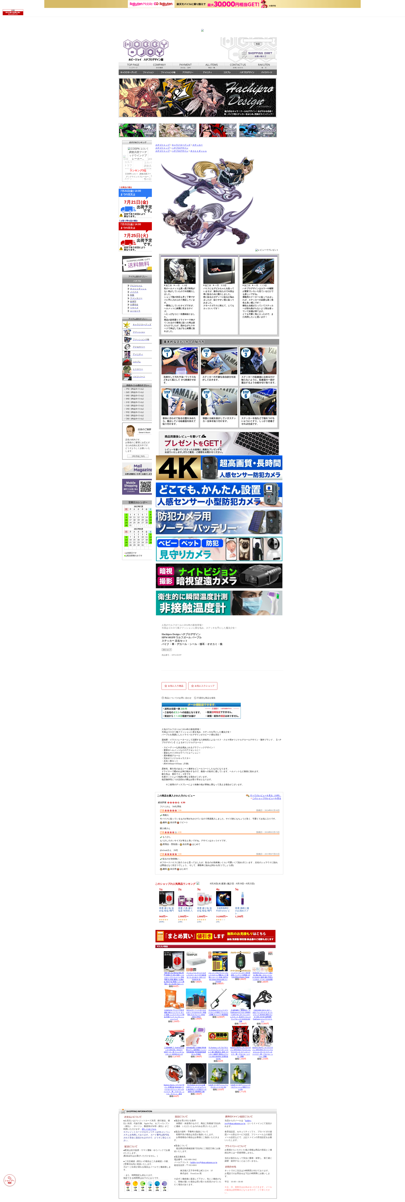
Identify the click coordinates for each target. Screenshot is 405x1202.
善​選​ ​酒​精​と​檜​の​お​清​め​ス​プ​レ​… (242, 911)
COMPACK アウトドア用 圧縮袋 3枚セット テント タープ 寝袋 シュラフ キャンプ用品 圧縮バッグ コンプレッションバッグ (174, 1014)
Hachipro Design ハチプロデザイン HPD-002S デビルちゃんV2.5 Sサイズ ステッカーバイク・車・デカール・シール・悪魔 (240, 1052)
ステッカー (197, 145)
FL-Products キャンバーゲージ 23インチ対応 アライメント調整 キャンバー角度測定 (218, 1012)
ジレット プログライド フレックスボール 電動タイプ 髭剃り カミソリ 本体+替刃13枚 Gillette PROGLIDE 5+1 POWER (218, 977)
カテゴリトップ (162, 145)
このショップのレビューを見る (266, 798)
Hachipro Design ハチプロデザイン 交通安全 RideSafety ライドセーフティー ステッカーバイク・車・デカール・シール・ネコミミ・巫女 (174, 1089)
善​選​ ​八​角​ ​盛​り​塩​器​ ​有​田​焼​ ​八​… (185, 911)
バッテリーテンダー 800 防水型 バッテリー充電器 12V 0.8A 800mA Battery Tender (240, 975)
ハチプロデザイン (180, 148)
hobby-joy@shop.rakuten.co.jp (203, 1162)
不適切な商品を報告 (206, 698)
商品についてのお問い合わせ (178, 698)
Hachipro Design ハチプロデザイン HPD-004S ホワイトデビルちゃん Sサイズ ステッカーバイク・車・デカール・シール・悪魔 (262, 1052)
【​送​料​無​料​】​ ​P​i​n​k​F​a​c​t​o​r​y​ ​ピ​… (224, 911)
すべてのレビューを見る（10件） (265, 795)
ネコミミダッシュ (198, 151)
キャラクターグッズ (181, 145)
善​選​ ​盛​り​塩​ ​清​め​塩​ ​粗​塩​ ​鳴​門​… (166, 911)
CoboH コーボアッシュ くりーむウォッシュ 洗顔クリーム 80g (240, 1087)
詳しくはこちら (149, 1129)
